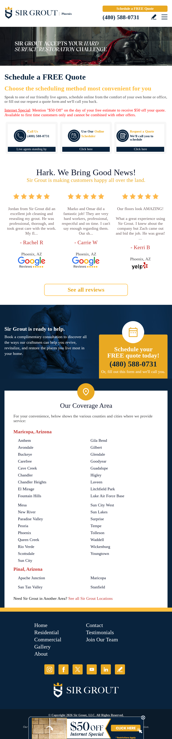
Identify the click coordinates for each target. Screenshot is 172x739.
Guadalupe (99, 468)
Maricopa (98, 578)
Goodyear (98, 461)
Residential (46, 632)
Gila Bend (98, 440)
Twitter (78, 669)
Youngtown (99, 553)
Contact (94, 625)
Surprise (97, 519)
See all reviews (86, 289)
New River (27, 512)
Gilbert (96, 447)
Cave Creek (27, 468)
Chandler (25, 475)
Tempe (95, 526)
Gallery (42, 647)
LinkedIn (106, 669)
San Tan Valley (30, 587)
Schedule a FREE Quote (135, 9)
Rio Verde (26, 546)
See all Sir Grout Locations (90, 598)
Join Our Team (102, 639)
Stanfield (97, 587)
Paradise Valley (30, 519)
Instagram (49, 669)
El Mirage (26, 489)
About (41, 654)
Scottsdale (26, 553)
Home (40, 625)
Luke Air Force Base (107, 496)
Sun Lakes (99, 512)
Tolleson (97, 533)
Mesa (22, 505)
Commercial (47, 639)
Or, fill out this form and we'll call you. (133, 371)
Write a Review (153, 16)
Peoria (23, 526)
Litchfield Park (102, 489)
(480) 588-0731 (121, 17)
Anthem (24, 440)
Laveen (96, 482)
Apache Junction (31, 578)
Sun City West (102, 505)
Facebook (63, 669)
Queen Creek (28, 539)
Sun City (25, 560)
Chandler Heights (32, 482)
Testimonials (100, 632)
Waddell (97, 539)
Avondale (25, 447)
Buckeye (25, 454)
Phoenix (24, 533)
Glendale (97, 454)
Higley (95, 475)
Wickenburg (100, 546)
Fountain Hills (29, 496)
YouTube (92, 669)
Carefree (25, 461)
